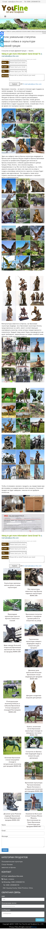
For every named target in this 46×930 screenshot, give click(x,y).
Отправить (40, 920)
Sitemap (34, 927)
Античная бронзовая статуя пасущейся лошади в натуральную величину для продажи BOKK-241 (12, 761)
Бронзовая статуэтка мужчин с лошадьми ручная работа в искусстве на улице (34, 617)
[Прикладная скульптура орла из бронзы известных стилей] (12, 605)
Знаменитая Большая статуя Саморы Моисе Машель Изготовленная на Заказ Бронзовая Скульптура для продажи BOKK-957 (33, 817)
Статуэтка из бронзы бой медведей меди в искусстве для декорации (33, 755)
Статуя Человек (7, 864)
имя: (3, 896)
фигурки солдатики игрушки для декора (33, 696)
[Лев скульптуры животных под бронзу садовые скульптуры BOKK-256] (34, 577)
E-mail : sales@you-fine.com (12, 1)
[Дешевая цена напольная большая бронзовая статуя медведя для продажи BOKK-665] (34, 658)
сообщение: (6, 910)
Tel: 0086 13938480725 (32, 1)
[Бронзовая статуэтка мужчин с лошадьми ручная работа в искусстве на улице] (34, 605)
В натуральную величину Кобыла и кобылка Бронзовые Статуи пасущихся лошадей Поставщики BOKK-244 (12, 705)
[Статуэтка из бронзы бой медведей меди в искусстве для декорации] (34, 742)
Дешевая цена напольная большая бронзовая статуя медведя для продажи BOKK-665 (33, 673)
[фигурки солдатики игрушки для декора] (34, 686)
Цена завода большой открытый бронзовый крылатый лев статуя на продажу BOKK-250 (12, 648)
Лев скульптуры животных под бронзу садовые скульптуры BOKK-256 (33, 592)
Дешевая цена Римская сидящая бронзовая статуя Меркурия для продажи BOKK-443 (12, 817)
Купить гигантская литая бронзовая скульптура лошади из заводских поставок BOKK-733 (33, 730)
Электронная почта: (9, 903)
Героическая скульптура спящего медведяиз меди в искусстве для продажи (33, 642)
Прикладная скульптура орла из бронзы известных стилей (12, 617)
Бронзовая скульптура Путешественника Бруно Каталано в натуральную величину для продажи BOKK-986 (34, 786)
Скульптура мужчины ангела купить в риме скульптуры (12, 585)
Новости (9, 31)
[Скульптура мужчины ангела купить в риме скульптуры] (12, 574)
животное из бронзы (9, 867)
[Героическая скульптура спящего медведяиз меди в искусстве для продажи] (34, 630)
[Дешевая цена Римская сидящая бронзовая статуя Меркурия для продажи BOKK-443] (12, 801)
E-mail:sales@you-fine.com (32, 84)
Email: (13, 876)
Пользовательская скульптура (12, 861)
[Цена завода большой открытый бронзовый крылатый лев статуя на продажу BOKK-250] (12, 633)
